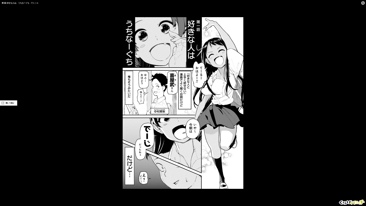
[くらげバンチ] (351, 202)
